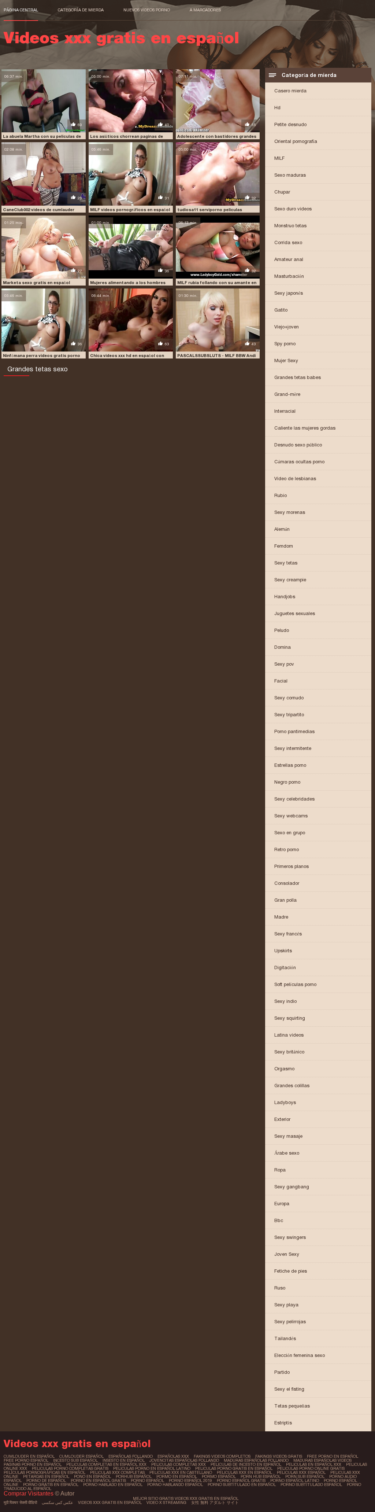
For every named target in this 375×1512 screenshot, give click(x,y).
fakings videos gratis (278, 1456)
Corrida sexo (288, 242)
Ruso (279, 1288)
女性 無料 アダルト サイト (215, 1502)
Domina (282, 647)
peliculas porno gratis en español (233, 1468)
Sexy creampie (290, 579)
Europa (281, 1203)
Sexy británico (289, 1052)
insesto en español (124, 1460)
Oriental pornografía (295, 141)
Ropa (280, 1170)
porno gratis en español (50, 1484)
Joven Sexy (286, 1254)
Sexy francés (288, 934)
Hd (277, 107)
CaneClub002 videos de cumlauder (38, 209)
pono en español (92, 1476)
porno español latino (294, 1480)
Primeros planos (291, 866)
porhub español (134, 1476)
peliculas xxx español (301, 1472)
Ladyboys (285, 1102)
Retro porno (286, 849)
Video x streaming (166, 1502)
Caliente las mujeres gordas (304, 428)
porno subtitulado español (311, 1484)
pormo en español (176, 1476)
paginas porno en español (33, 1464)
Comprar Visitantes (29, 1493)
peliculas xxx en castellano (180, 1472)
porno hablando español (175, 1484)
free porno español (26, 1460)
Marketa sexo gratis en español (36, 282)
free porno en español (332, 1456)
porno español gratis (241, 1480)
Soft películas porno (295, 984)
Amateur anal (288, 259)
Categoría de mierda (81, 10)
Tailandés (285, 1338)
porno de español (46, 1480)
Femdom (283, 546)
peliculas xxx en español (244, 1472)
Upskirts (283, 950)
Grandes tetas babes (297, 377)
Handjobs (284, 596)
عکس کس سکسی (57, 1502)
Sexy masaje (288, 1136)
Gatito (280, 310)
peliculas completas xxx (178, 1464)
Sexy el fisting (289, 1389)
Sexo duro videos (293, 208)
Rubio (280, 495)
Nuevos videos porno (146, 10)
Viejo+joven (286, 327)
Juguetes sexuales (294, 613)
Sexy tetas (285, 563)
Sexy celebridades (294, 799)
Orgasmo (284, 1068)
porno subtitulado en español (242, 1484)
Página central (21, 10)
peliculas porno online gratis (311, 1468)
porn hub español (261, 1476)
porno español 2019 (190, 1480)
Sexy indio (285, 1001)
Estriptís (283, 1422)
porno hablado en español (112, 1484)
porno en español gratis (98, 1480)
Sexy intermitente (292, 748)
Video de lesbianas (295, 478)
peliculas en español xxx (313, 1464)
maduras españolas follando (256, 1460)
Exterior (282, 1119)
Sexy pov (284, 664)
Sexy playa (286, 1304)
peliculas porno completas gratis (70, 1468)
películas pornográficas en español (44, 1472)
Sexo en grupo (289, 832)
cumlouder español (81, 1456)
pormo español (219, 1476)
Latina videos (289, 1035)
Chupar (282, 192)
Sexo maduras (290, 175)
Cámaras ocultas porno (299, 461)
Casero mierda (290, 90)
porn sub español (304, 1476)
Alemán (282, 529)
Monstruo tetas (290, 225)
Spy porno (285, 343)
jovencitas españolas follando (184, 1460)
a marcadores (205, 10)
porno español (147, 1480)
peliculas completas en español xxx (106, 1464)
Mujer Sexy (286, 360)
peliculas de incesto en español (246, 1464)
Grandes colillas (291, 1085)
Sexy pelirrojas (290, 1321)
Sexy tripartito (289, 714)
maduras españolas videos (322, 1460)
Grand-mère (287, 394)
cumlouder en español (29, 1456)
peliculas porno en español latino (151, 1468)
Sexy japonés (288, 293)
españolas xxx (173, 1456)
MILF (279, 158)
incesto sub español (75, 1460)
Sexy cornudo (289, 697)
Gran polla (285, 900)
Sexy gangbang (291, 1186)
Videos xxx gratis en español (110, 1502)
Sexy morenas (289, 512)
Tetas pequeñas (292, 1406)
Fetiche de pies (290, 1271)
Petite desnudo (290, 124)
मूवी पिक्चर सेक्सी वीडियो (20, 1502)
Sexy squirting (289, 1018)
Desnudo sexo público (298, 445)
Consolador (286, 883)
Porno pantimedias (294, 731)
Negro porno (287, 782)
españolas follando (130, 1456)
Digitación (285, 967)
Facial (280, 681)
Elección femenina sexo (299, 1355)
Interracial (285, 411)
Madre (281, 917)
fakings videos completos (222, 1456)
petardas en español (46, 1476)
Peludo (281, 630)
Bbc (278, 1220)
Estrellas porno (290, 765)
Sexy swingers (290, 1237)
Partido (282, 1372)
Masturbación (289, 276)
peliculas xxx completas (117, 1472)
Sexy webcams (291, 815)
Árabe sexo (286, 1153)
